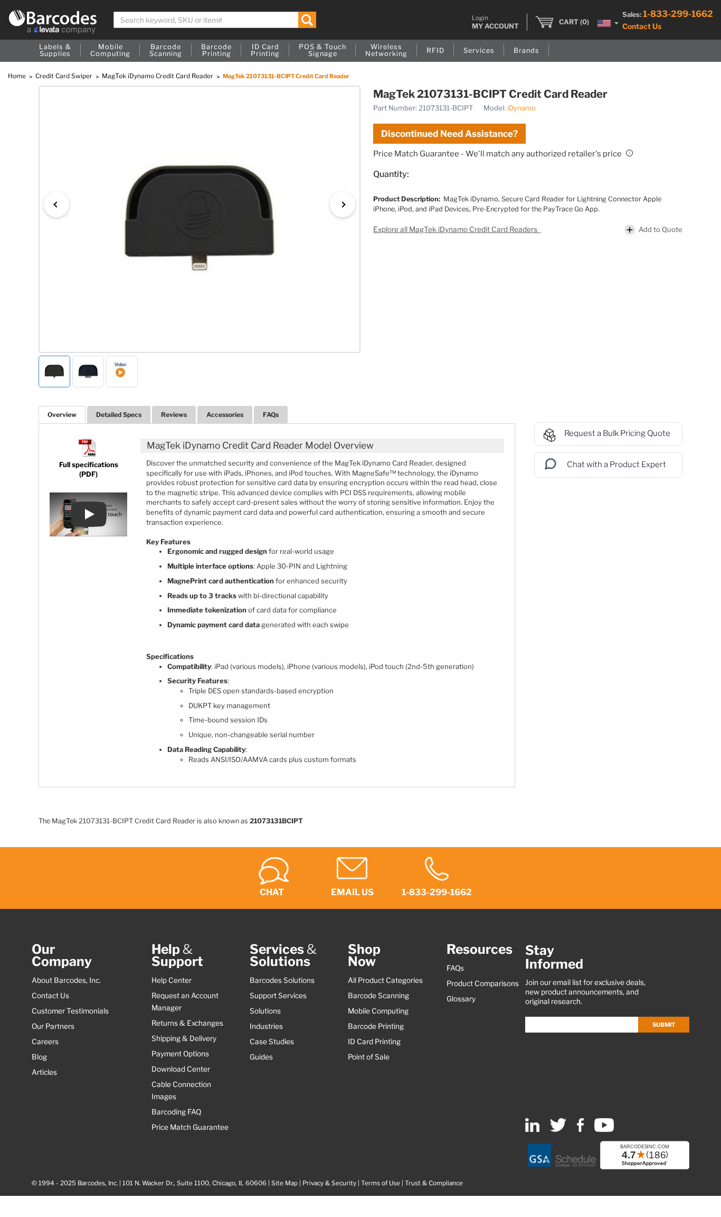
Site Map (284, 1183)
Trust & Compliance (434, 1183)
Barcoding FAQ (176, 1112)
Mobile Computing (378, 1011)
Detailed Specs (118, 415)
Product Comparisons (483, 983)
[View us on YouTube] (604, 1130)
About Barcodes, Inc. (66, 980)
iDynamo (521, 108)
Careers (45, 1041)
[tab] (62, 414)
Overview (62, 415)
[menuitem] (55, 50)
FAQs (271, 415)
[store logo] (53, 22)
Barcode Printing (376, 1026)
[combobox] (214, 20)
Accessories (224, 415)
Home (17, 76)
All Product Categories (385, 980)
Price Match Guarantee (190, 1127)
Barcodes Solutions (282, 980)
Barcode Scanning (378, 995)
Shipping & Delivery (183, 1038)
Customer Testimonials (70, 1011)
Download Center (180, 1069)
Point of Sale (369, 1057)
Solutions (265, 1011)
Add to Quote (660, 229)
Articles (44, 1072)
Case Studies (272, 1041)
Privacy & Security (329, 1183)
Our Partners (53, 1026)
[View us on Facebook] (580, 1130)
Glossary (461, 999)
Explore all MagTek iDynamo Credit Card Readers (456, 229)
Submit (663, 1024)
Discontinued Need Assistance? (449, 133)
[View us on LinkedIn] (532, 1130)
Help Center (171, 980)
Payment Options (180, 1053)
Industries (266, 1026)
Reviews (174, 415)
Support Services (278, 995)
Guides (261, 1057)
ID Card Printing (374, 1041)
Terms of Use (380, 1183)
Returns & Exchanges (187, 1023)
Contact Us (641, 26)
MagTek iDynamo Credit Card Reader (158, 76)
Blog (39, 1057)
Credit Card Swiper (64, 76)
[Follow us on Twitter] (558, 1130)
